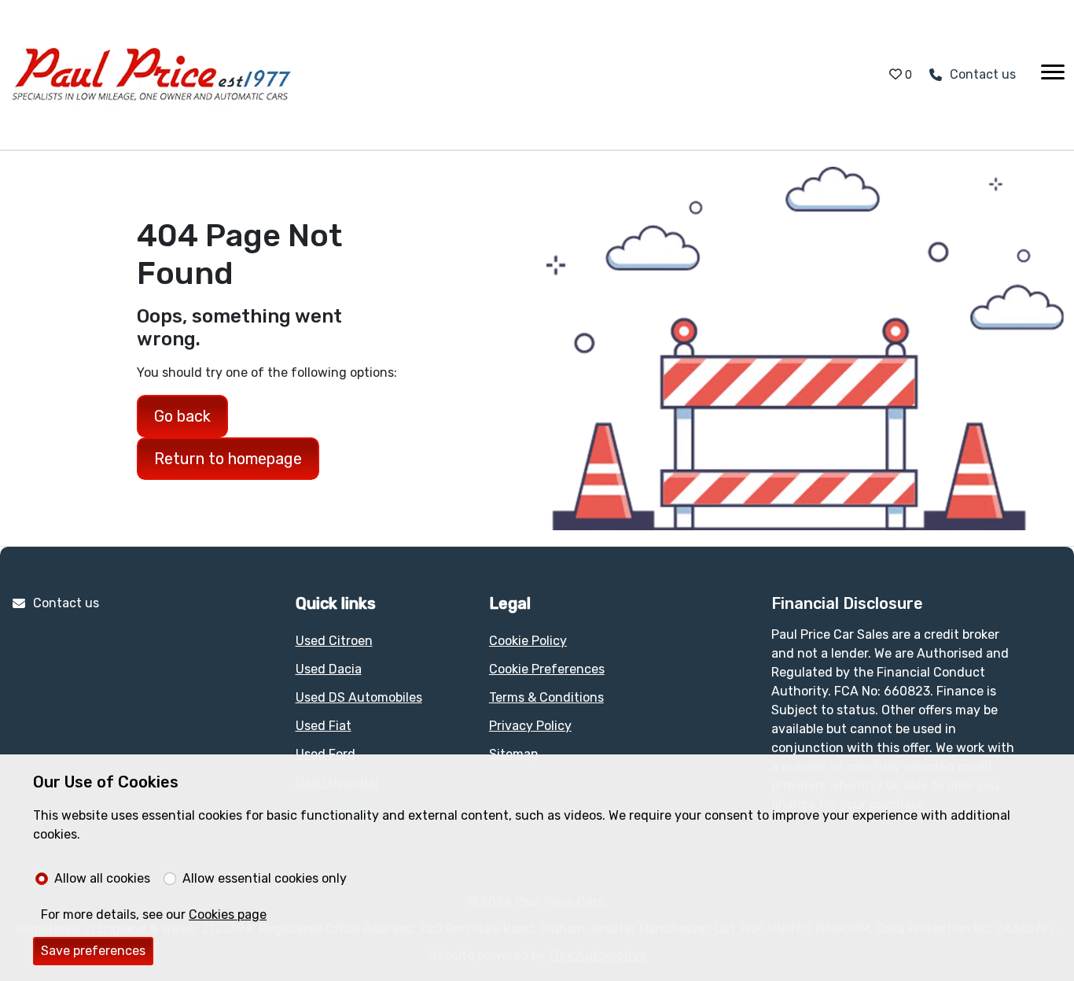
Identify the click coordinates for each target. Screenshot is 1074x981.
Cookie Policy (528, 640)
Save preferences (93, 950)
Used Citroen (334, 640)
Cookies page (228, 914)
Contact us (66, 603)
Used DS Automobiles (359, 697)
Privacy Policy (530, 725)
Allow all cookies (102, 878)
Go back (182, 416)
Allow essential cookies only (264, 878)
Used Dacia (329, 669)
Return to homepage (228, 458)
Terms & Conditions (546, 697)
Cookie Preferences (547, 669)
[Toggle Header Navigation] (1053, 75)
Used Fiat (323, 725)
